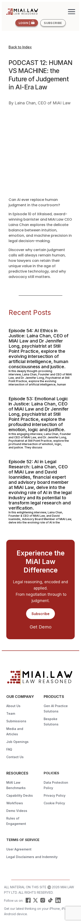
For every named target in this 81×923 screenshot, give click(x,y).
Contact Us (15, 757)
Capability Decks (19, 795)
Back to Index (20, 47)
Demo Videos (16, 811)
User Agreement (19, 849)
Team (10, 713)
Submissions (16, 721)
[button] (71, 11)
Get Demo (41, 627)
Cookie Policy (54, 803)
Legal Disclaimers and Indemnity (32, 857)
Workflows (14, 803)
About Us (13, 706)
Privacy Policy (54, 795)
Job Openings (17, 742)
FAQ (9, 749)
